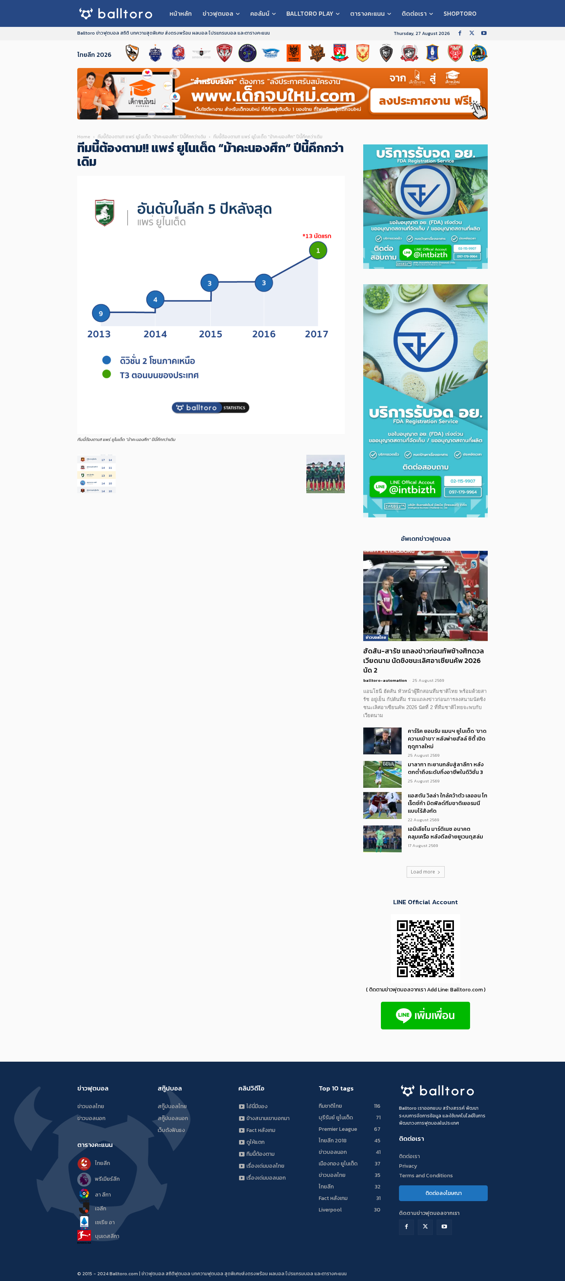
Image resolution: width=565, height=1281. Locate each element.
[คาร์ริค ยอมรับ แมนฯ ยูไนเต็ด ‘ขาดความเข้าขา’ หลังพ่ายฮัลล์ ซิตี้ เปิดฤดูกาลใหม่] (382, 741)
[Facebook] (460, 34)
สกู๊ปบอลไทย (172, 1106)
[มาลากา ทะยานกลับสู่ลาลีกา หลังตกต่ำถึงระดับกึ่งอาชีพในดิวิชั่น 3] (382, 774)
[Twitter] (472, 34)
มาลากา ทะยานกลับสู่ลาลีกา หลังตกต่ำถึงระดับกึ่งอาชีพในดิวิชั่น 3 (446, 768)
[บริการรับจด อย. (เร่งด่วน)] (425, 266)
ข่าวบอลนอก (91, 1118)
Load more (423, 871)
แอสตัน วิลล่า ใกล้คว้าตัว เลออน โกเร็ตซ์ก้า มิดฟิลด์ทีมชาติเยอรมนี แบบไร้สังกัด (447, 803)
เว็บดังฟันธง (171, 1130)
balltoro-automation (385, 680)
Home (83, 136)
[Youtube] (484, 34)
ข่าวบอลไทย (376, 637)
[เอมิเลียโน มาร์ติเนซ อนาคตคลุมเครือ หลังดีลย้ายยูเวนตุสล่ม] (382, 838)
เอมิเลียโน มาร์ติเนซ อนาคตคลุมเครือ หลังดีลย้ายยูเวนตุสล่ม (445, 833)
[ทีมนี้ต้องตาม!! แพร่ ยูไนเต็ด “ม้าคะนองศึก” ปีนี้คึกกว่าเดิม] (211, 432)
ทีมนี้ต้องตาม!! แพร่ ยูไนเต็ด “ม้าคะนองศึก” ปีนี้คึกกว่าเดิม (152, 136)
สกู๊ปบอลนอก (173, 1118)
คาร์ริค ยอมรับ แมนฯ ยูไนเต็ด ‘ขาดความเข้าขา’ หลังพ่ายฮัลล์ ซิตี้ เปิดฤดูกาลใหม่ (447, 739)
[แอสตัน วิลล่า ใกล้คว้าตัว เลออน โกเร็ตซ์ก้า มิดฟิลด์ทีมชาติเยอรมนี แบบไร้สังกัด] (382, 805)
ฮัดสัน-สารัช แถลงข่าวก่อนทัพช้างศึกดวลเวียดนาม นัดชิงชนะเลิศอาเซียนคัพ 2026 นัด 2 (423, 660)
